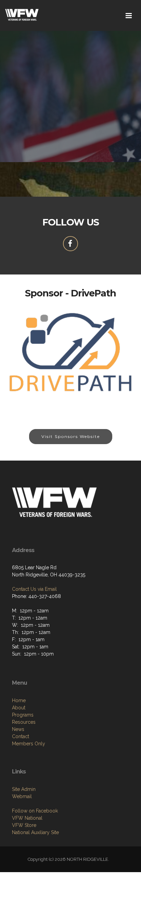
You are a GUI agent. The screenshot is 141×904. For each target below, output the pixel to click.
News (18, 729)
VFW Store (24, 825)
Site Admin (24, 789)
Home (19, 700)
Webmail (22, 796)
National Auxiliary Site (35, 832)
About (18, 707)
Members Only (28, 743)
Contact (20, 736)
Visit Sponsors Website (70, 436)
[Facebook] (70, 243)
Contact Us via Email (34, 589)
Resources (24, 722)
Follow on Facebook (35, 811)
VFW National (27, 818)
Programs (23, 715)
